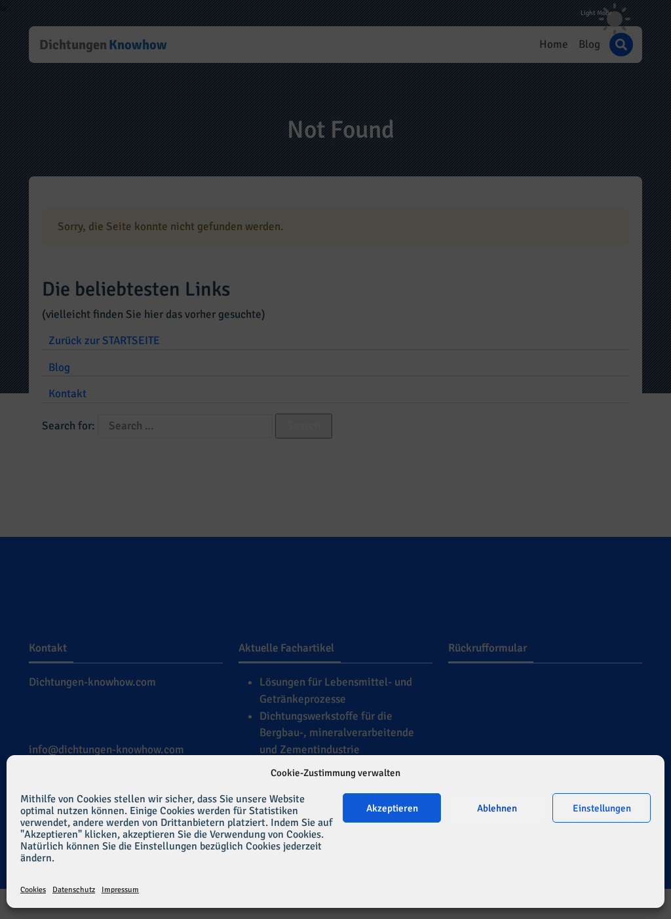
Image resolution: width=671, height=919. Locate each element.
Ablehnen (497, 808)
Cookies (33, 890)
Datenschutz (73, 890)
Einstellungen (602, 808)
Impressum (120, 890)
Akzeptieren (392, 808)
